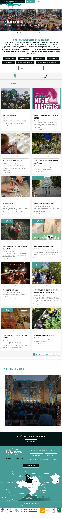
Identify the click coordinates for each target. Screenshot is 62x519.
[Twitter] (19, 459)
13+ (43, 354)
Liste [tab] (15, 78)
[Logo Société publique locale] (29, 510)
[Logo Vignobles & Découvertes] (59, 510)
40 (51, 354)
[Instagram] (17, 459)
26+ (47, 354)
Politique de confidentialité (27, 505)
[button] (35, 2)
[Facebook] (15, 459)
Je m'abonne (31, 441)
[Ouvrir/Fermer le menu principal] (1, 4)
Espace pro (36, 503)
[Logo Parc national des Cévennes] (44, 510)
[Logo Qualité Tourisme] (9, 510)
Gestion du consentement (41, 505)
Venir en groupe (27, 503)
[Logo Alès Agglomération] (16, 510)
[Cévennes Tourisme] (13, 4)
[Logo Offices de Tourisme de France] (2, 510)
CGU (50, 505)
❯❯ (58, 354)
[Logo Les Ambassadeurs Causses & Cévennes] (53, 510)
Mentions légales (14, 505)
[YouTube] (20, 459)
